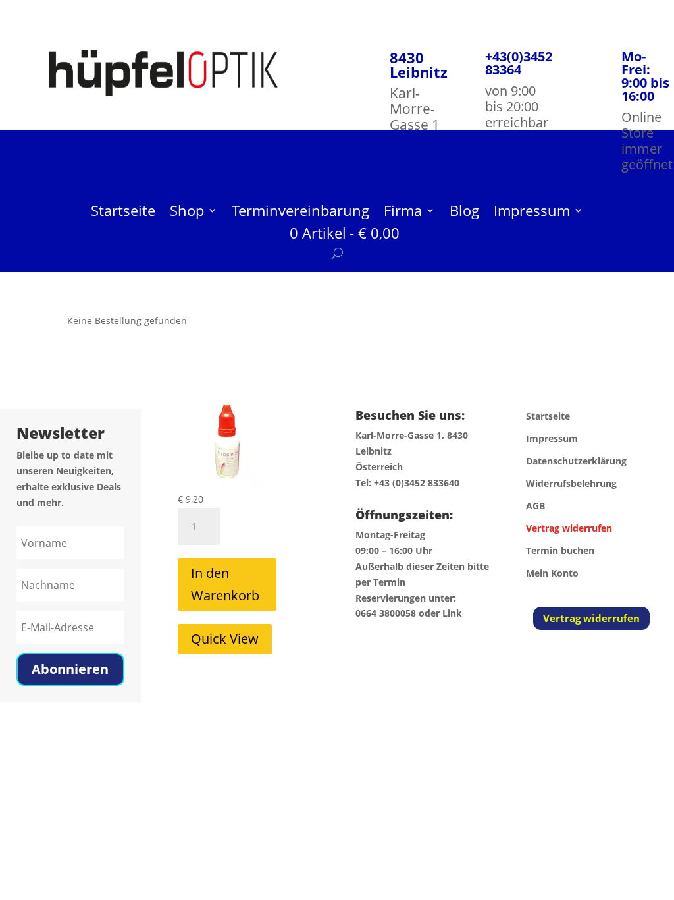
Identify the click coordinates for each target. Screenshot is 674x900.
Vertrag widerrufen (591, 618)
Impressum (532, 213)
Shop (187, 213)
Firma (403, 213)
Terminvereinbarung (300, 213)
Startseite (123, 213)
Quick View (225, 639)
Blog (464, 213)
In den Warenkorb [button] (225, 584)
